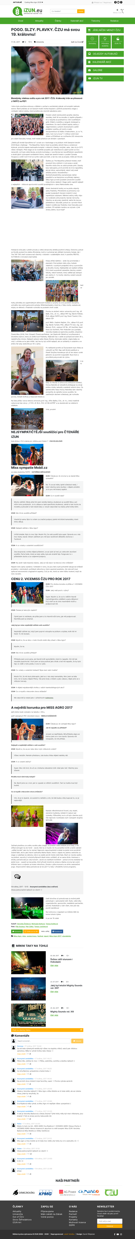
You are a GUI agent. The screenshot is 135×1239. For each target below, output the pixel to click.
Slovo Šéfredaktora (22, 1219)
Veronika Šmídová (24, 924)
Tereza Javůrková (41, 927)
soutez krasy (32, 936)
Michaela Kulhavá (38, 924)
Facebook (58, 931)
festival (40, 936)
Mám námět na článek (51, 1214)
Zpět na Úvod (76, 42)
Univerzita (40, 42)
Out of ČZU (18, 1217)
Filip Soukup (20, 927)
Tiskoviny (95, 21)
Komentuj (17, 931)
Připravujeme (47, 1211)
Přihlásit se (97, 2)
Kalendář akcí (77, 21)
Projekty (73, 1217)
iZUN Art (17, 1222)
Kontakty (73, 1219)
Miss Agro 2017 (55, 936)
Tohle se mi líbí (32, 931)
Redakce (114, 21)
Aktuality (39, 21)
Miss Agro (17, 936)
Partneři (73, 1214)
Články (58, 21)
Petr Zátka (29, 927)
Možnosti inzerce (77, 1222)
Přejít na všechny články (21, 1030)
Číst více (54, 966)
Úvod (20, 21)
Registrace (107, 2)
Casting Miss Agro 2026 (33, 2)
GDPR (72, 1225)
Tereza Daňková (52, 924)
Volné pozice (47, 1217)
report (46, 936)
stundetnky (66, 936)
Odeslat (78, 1041)
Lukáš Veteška (69, 1234)
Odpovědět (21, 1054)
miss (24, 936)
